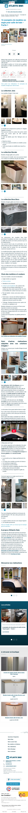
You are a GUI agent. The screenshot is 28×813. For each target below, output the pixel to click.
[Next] (5, 126)
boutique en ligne (15, 554)
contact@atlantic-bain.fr (11, 766)
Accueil (2, 14)
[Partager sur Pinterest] (9, 54)
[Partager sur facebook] (14, 54)
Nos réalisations (12, 746)
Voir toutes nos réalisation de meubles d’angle (13, 336)
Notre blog (6, 14)
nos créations (7, 537)
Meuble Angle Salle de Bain (14, 14)
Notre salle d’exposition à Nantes (15, 11)
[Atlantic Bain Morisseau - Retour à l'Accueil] (14, 6)
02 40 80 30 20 (5, 2)
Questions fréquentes (13, 737)
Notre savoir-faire (12, 741)
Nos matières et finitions (14, 744)
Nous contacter (12, 751)
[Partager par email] (18, 54)
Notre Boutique (11, 749)
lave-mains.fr (14, 0)
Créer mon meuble (15, 779)
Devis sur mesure (14, 784)
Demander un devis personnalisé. (10, 550)
